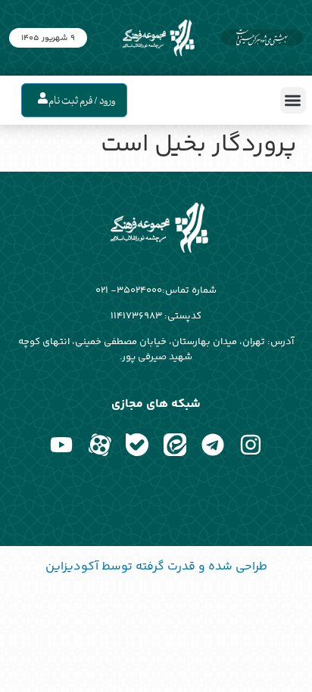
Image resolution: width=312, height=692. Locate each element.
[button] (293, 100)
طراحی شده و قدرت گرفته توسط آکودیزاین (156, 566)
